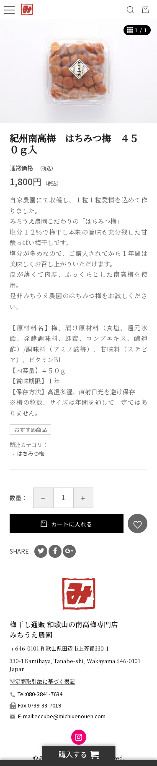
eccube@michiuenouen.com (70, 716)
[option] (78, 71)
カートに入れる (71, 524)
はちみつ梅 (30, 453)
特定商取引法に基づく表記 (42, 681)
